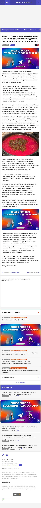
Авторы (9, 465)
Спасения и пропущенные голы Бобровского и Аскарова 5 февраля (20, 371)
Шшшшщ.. (13, 430)
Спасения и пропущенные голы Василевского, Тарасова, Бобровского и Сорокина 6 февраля (20, 353)
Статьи (26, 29)
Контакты (15, 465)
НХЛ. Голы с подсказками (18, 317)
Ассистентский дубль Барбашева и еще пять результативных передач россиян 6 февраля (16, 362)
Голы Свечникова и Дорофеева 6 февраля (15, 319)
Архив (4, 465)
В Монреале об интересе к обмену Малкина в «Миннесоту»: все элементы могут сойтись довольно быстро (18, 437)
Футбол (27, 2)
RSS (20, 465)
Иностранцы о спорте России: (12, 29)
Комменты (33, 29)
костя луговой (15, 449)
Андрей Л (13, 396)
